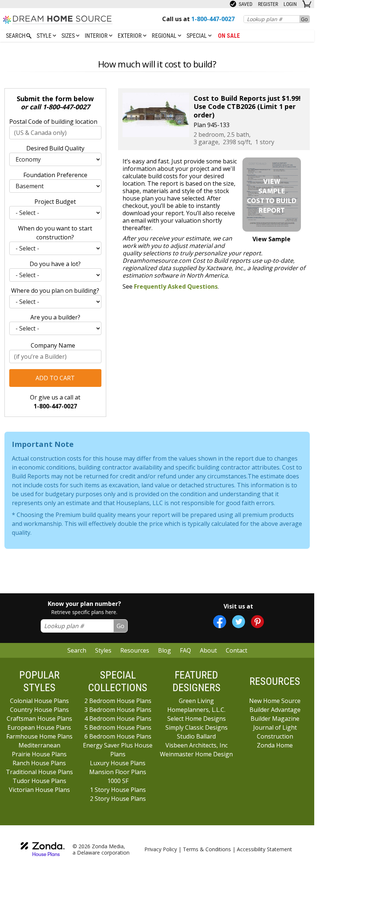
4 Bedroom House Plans (117, 718)
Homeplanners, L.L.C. (196, 710)
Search (76, 650)
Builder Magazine (275, 718)
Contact (236, 650)
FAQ (185, 650)
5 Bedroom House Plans (117, 727)
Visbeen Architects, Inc (196, 745)
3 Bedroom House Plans (117, 710)
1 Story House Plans (118, 790)
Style (45, 35)
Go (304, 19)
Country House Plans (39, 710)
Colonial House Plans (39, 701)
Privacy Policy (160, 849)
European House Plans (39, 727)
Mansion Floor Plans (117, 772)
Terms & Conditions (207, 849)
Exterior (130, 35)
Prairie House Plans (39, 754)
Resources (134, 650)
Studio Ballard (196, 736)
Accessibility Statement (264, 849)
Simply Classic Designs (196, 727)
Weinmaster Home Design (196, 754)
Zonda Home (275, 745)
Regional (165, 35)
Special (197, 35)
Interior (97, 35)
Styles (103, 650)
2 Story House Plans (118, 799)
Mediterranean (39, 745)
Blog (164, 650)
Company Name (53, 345)
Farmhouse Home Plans (39, 736)
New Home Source (275, 701)
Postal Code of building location (53, 121)
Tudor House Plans (39, 781)
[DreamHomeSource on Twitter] (238, 621)
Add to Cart (55, 378)
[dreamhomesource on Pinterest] (257, 621)
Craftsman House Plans (39, 718)
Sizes (68, 35)
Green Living (196, 701)
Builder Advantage (275, 710)
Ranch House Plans (39, 763)
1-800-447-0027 (66, 106)
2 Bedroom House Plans (117, 701)
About (208, 650)
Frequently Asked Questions (176, 286)
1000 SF (117, 781)
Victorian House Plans (39, 790)
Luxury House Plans (117, 763)
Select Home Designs (196, 718)
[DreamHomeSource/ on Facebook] (219, 621)
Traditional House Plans (39, 772)
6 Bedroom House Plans (117, 736)
